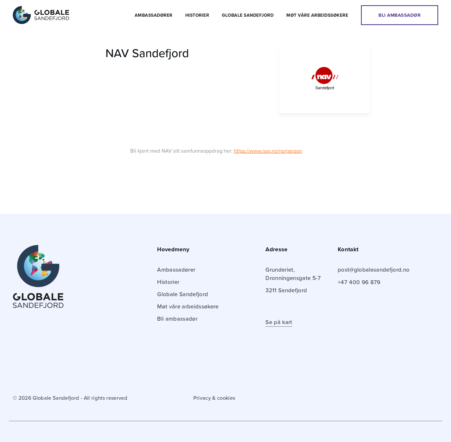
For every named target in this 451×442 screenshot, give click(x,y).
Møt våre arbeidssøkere (317, 15)
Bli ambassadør (399, 15)
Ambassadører (154, 15)
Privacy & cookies (214, 398)
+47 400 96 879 (359, 282)
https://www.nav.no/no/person (268, 151)
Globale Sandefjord (248, 15)
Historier (197, 15)
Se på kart (278, 322)
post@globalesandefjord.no (374, 269)
